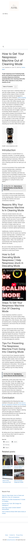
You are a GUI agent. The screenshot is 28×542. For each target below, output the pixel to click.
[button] (3, 47)
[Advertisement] (14, 30)
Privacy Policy (19, 535)
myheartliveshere (11, 539)
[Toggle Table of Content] (14, 87)
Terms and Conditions (14, 537)
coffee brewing (22, 97)
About (6, 535)
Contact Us (12, 535)
